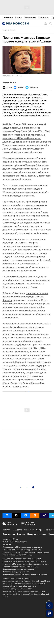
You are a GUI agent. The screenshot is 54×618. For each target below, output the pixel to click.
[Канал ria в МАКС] (7, 515)
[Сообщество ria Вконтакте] (25, 515)
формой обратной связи (26, 586)
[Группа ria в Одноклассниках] (34, 515)
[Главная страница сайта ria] (15, 23)
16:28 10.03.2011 (9, 30)
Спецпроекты (9, 534)
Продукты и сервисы (36, 534)
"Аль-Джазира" (10, 365)
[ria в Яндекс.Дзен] (16, 515)
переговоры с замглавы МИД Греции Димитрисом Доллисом (24, 138)
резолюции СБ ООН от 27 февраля (20, 242)
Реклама (21, 534)
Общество (17, 530)
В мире (39, 530)
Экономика (29, 530)
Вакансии (7, 544)
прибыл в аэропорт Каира (16, 386)
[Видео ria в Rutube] (44, 515)
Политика (7, 530)
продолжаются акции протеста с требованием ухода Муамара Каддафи (25, 296)
